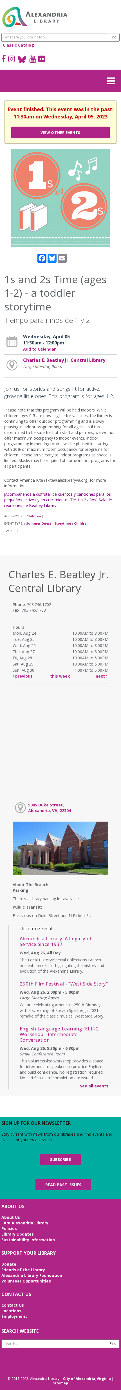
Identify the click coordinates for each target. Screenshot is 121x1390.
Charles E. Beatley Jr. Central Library (64, 360)
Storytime (62, 523)
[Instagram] (11, 59)
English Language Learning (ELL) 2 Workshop (59, 1034)
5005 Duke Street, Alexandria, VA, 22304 (49, 807)
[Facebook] (3, 59)
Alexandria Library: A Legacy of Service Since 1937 (56, 941)
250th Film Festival (64, 983)
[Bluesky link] (22, 59)
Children (33, 516)
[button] (112, 80)
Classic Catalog (18, 45)
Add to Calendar (39, 349)
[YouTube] (32, 59)
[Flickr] (41, 59)
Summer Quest (38, 523)
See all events (94, 1086)
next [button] (101, 676)
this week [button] (60, 676)
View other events (60, 132)
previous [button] (23, 676)
